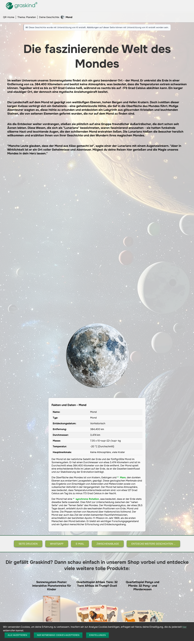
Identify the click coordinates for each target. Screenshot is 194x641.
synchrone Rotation (87, 499)
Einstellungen (97, 635)
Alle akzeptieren (17, 635)
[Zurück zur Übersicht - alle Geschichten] (22, 9)
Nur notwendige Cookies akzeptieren (58, 635)
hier (184, 626)
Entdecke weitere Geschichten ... (153, 543)
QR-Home (8, 17)
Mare (123, 477)
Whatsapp (56, 543)
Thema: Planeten (26, 17)
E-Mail (80, 543)
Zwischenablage (108, 543)
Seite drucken (28, 543)
